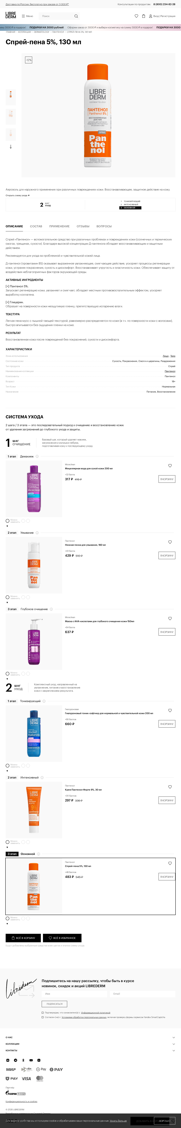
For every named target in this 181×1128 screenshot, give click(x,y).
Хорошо (164, 1121)
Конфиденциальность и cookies (21, 1101)
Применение (59, 226)
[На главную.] (11, 16)
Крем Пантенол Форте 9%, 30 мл (83, 789)
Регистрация (167, 16)
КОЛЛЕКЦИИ (12, 1044)
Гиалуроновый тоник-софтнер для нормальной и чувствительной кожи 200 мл (109, 713)
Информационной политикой (95, 1012)
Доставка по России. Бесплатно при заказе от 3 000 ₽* (37, 4)
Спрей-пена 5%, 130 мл (78, 866)
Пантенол (70, 541)
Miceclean (70, 464)
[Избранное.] (136, 16)
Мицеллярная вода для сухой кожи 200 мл (89, 468)
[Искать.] (76, 16)
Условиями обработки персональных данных (84, 1017)
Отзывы (83, 226)
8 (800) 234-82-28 (164, 4)
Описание (14, 226)
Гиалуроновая (72, 709)
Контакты (11, 1050)
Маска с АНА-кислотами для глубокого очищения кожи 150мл (99, 621)
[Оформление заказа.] (143, 16)
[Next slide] (11, 147)
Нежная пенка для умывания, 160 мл (85, 545)
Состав (36, 226)
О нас (9, 1037)
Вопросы (104, 226)
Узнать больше (118, 1120)
